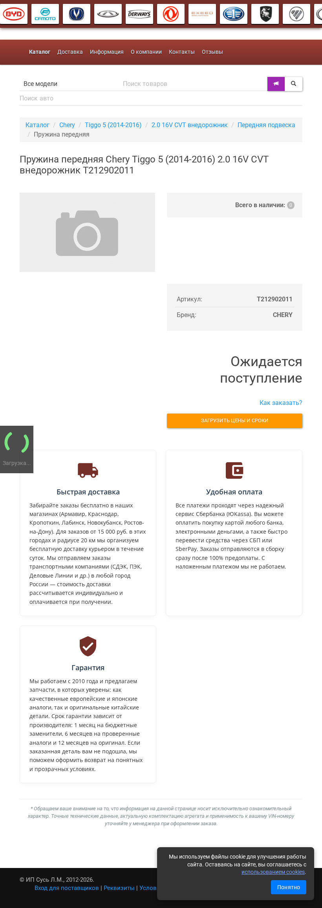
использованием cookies (273, 872)
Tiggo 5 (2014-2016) (113, 125)
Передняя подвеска (266, 125)
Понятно (288, 887)
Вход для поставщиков (67, 888)
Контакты (182, 52)
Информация (107, 52)
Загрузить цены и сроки (234, 420)
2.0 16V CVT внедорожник (190, 125)
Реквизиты (119, 888)
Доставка (70, 52)
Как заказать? (281, 403)
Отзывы (212, 52)
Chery (67, 125)
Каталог (37, 125)
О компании (146, 52)
